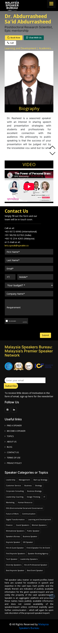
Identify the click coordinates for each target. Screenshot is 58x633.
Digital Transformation (15, 519)
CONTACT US (13, 452)
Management (24, 480)
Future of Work (12, 514)
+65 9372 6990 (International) (21, 231)
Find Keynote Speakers (15, 553)
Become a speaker (16, 431)
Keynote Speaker (13, 542)
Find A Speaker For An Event (38, 548)
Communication (28, 514)
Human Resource (25, 502)
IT (44, 497)
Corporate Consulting (15, 491)
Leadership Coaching (14, 497)
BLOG (9, 446)
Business (28, 485)
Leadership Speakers (29, 559)
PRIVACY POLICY (14, 463)
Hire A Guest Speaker (15, 548)
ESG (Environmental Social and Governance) (24, 508)
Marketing (10, 502)
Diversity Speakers (13, 565)
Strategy (38, 485)
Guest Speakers (22, 525)
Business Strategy (34, 491)
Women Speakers (39, 525)
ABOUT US (12, 441)
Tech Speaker (11, 559)
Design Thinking (33, 497)
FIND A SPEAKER (14, 425)
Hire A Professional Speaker (35, 565)
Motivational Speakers (15, 531)
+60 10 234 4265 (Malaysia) (19, 238)
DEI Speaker (28, 542)
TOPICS (10, 436)
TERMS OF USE (13, 457)
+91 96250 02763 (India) (18, 235)
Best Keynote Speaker (15, 570)
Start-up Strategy (40, 480)
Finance (9, 525)
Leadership (10, 480)
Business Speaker (30, 536)
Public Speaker (33, 531)
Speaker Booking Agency (38, 553)
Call (12, 42)
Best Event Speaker (35, 570)
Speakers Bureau (13, 536)
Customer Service (13, 485)
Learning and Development (39, 519)
